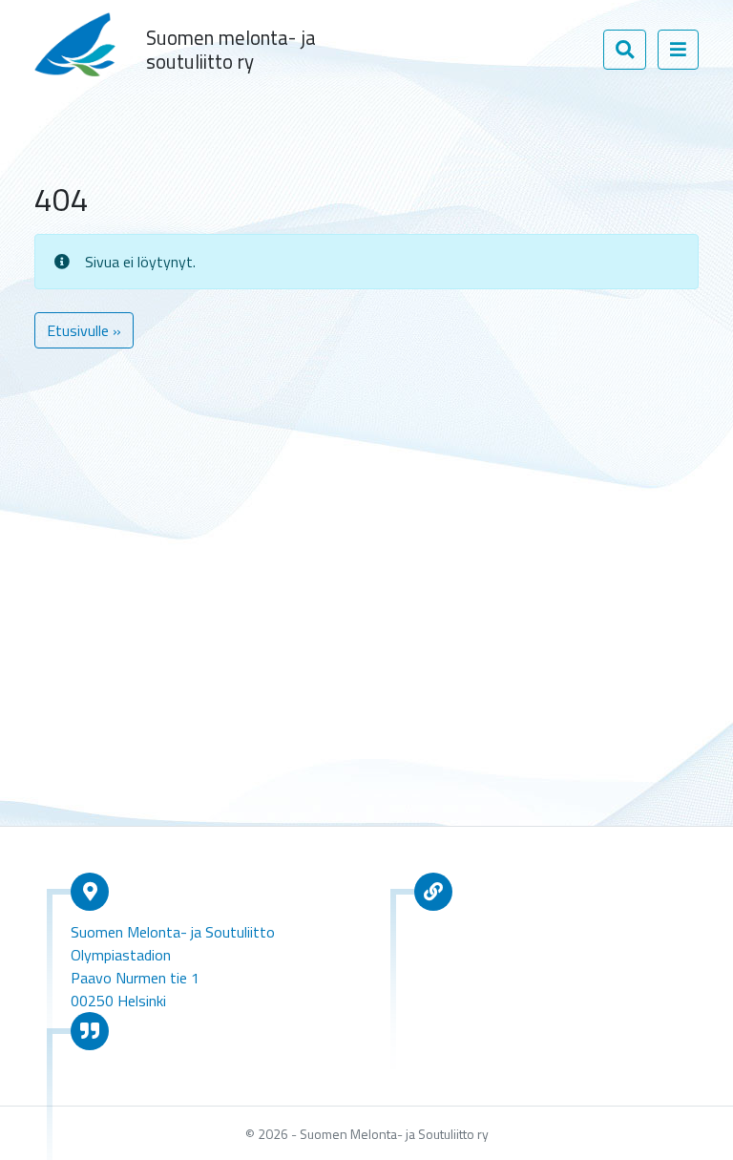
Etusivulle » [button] (84, 330)
